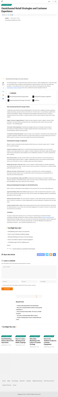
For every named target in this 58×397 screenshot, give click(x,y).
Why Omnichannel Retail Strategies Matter (19, 96)
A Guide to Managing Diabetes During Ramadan (28, 305)
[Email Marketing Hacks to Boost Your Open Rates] (7, 333)
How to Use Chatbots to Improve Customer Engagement (20, 239)
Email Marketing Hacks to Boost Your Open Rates (19, 231)
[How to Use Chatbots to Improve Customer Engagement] (50, 333)
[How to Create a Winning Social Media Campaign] (22, 333)
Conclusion (36, 100)
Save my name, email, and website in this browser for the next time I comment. (19, 285)
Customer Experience (17, 249)
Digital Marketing (6, 4)
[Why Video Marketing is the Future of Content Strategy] (36, 333)
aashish (7, 18)
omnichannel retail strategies (14, 87)
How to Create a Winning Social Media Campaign (18, 234)
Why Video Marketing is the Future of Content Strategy (20, 237)
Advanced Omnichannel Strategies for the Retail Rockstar (19, 101)
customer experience (47, 217)
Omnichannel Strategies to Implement (42, 96)
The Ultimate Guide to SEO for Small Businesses (18, 242)
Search (39, 296)
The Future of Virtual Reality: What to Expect (27, 315)
